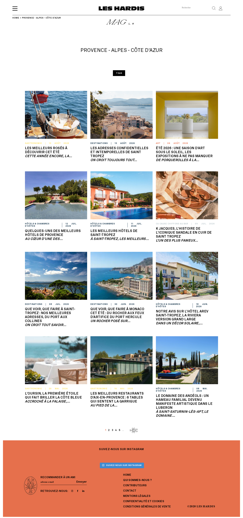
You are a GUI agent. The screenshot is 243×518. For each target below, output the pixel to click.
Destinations (99, 143)
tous (119, 73)
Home (127, 475)
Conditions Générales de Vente (147, 506)
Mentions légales (136, 496)
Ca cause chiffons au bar (172, 224)
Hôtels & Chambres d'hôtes (37, 225)
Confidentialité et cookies (143, 501)
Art (158, 143)
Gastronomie (33, 143)
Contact (129, 491)
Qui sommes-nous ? (137, 480)
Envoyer (81, 482)
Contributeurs (135, 485)
